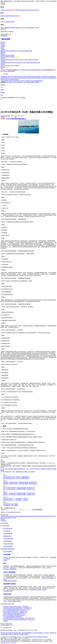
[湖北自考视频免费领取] (36, 80)
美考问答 (36, 59)
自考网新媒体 (4, 35)
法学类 (9, 62)
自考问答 (3, 58)
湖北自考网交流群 (30, 636)
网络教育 (32, 27)
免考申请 (7, 15)
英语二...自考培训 (47, 567)
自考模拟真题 (11, 549)
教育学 (34, 62)
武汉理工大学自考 (26, 76)
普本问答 (12, 59)
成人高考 (27, 27)
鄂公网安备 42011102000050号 (9, 642)
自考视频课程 (4, 549)
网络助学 (17, 15)
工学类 (24, 62)
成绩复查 (26, 516)
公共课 (2, 62)
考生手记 (3, 65)
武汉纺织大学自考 (5, 78)
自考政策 (3, 55)
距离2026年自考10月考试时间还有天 (10, 51)
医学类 (38, 62)
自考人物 (7, 65)
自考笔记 (3, 64)
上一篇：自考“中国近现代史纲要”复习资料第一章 (13, 468)
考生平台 (37, 10)
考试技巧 (12, 21)
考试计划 (7, 55)
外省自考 (17, 65)
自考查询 (3, 46)
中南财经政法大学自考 (6, 76)
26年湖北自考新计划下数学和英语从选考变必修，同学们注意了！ (19, 619)
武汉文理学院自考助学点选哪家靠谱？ (12, 616)
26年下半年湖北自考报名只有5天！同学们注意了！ (15, 610)
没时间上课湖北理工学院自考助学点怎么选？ (14, 613)
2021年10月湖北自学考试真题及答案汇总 (16, 118)
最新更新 (16, 634)
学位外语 (4, 517)
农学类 (27, 62)
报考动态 (3, 53)
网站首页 (3, 52)
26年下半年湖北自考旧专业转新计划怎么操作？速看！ (16, 609)
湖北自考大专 (53, 632)
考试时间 (10, 69)
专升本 (3, 71)
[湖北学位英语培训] (14, 80)
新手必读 (7, 10)
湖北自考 (3, 632)
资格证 (2, 48)
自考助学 (27, 10)
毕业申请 (12, 27)
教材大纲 (24, 69)
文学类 (13, 62)
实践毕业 (12, 55)
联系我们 (26, 634)
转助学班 (22, 27)
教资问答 (31, 59)
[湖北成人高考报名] (25, 80)
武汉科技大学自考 (13, 79)
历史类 (16, 62)
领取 (15, 117)
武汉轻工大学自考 (35, 76)
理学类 (20, 62)
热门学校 (5, 74)
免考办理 (28, 69)
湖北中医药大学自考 (31, 78)
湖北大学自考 (5, 79)
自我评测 (17, 10)
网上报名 (3, 67)
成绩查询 (3, 27)
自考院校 (7, 56)
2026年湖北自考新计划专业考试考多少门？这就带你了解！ (17, 608)
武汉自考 (46, 632)
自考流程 (3, 516)
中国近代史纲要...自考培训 (14, 601)
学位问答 (17, 59)
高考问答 (26, 59)
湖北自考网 (9, 82)
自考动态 (10, 634)
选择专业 (32, 10)
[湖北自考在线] (4, 80)
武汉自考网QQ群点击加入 (41, 636)
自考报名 (3, 45)
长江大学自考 (43, 76)
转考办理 (33, 69)
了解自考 (3, 10)
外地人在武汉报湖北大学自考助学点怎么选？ (14, 615)
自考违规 (31, 516)
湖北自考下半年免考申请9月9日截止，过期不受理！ (16, 606)
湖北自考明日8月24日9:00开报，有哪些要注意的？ (15, 612)
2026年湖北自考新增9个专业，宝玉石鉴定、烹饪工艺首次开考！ (19, 618)
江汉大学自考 (13, 78)
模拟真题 (12, 15)
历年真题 (3, 61)
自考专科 (37, 27)
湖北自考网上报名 (16, 632)
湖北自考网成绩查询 (27, 632)
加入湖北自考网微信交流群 (25, 51)
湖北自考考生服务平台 (38, 632)
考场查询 (3, 21)
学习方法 (12, 65)
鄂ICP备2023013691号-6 (38, 641)
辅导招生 (22, 10)
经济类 (6, 62)
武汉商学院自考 (51, 76)
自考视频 (3, 49)
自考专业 (3, 56)
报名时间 (12, 10)
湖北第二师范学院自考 (42, 78)
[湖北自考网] (5, 39)
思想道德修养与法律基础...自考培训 (38, 589)
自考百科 (3, 59)
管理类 (31, 62)
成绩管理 (17, 27)
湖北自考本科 (4, 634)
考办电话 (3, 43)
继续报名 (7, 27)
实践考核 (38, 69)
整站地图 (21, 634)
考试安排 (3, 15)
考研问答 (21, 59)
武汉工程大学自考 (21, 78)
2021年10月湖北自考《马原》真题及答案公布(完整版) (26, 82)
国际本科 (12, 71)
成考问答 (7, 59)
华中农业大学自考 (16, 76)
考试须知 (7, 21)
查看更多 (5, 621)
